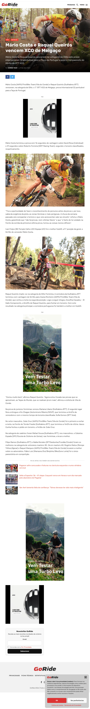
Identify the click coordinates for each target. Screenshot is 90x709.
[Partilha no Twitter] (12, 77)
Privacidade (14, 676)
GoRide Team (12, 68)
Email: (25, 639)
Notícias (14, 40)
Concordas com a (21, 647)
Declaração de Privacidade (72, 705)
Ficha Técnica (27, 676)
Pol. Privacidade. (26, 647)
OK (57, 700)
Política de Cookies (57, 705)
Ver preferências (77, 700)
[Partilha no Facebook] (7, 77)
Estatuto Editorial (43, 676)
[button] (86, 677)
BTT (7, 40)
